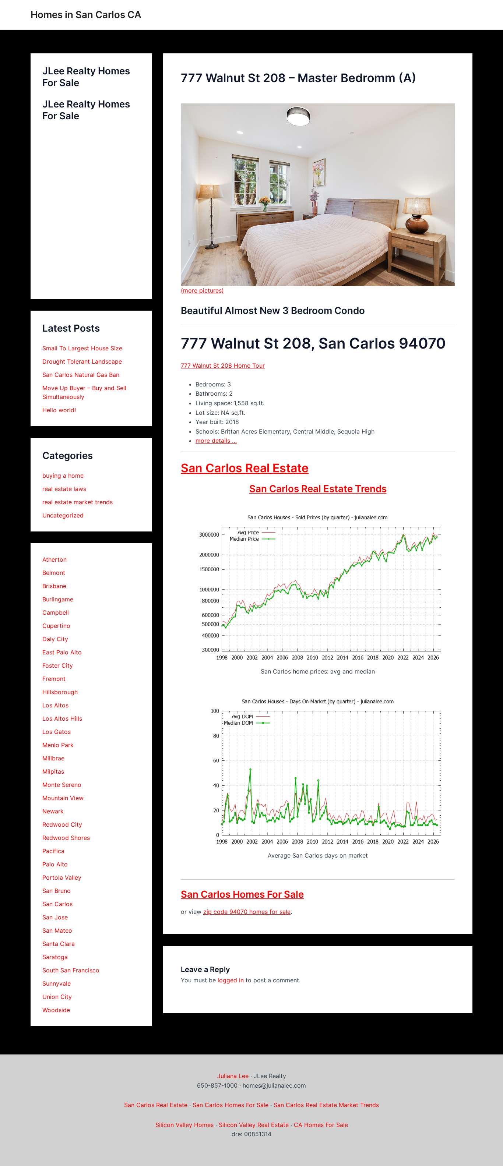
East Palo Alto (62, 652)
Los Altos (55, 705)
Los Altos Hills (62, 718)
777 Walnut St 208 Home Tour (223, 365)
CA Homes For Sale (321, 1124)
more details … (216, 440)
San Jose (55, 917)
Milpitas (53, 771)
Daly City (55, 639)
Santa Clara (58, 943)
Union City (57, 996)
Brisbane (54, 586)
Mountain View (63, 798)
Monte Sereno (61, 784)
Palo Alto (55, 864)
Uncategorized (63, 515)
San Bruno (56, 890)
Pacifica (53, 851)
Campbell (55, 612)
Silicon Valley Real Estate (254, 1124)
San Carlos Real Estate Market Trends (326, 1105)
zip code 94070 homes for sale (247, 911)
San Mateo (57, 930)
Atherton (54, 559)
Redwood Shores (66, 837)
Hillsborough (60, 692)
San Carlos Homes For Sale (242, 894)
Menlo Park (58, 745)
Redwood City (62, 824)
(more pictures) (202, 290)
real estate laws (64, 488)
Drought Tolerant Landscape (82, 361)
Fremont (54, 678)
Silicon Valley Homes (184, 1124)
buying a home (63, 475)
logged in (231, 980)
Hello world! (59, 410)
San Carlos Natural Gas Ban (80, 374)
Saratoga (55, 957)
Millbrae (53, 758)
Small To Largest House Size (82, 348)
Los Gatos (56, 731)
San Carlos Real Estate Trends (318, 488)
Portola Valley (61, 877)
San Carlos (57, 904)
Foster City (57, 665)
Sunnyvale (56, 983)
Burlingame (57, 599)
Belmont (53, 572)
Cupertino (56, 625)
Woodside (56, 1010)
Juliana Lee (233, 1076)
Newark (53, 811)
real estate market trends (77, 502)
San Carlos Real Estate (245, 468)
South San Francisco (70, 970)
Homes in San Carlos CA (86, 14)
